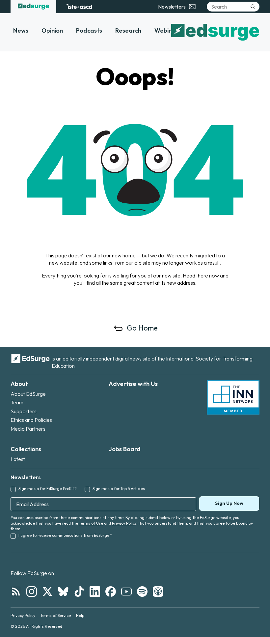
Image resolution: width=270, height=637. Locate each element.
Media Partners (28, 428)
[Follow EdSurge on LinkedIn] (95, 591)
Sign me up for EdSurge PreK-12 (47, 488)
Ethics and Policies (31, 420)
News (20, 30)
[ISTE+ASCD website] (79, 6)
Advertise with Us (133, 384)
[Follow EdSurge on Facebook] (110, 591)
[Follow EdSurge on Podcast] (158, 591)
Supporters (24, 411)
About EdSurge (28, 394)
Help (80, 615)
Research (128, 30)
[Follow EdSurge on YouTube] (126, 591)
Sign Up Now (229, 503)
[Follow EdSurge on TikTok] (79, 591)
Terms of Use (91, 523)
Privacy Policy (124, 523)
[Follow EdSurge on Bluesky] (63, 591)
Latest (18, 459)
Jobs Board (125, 449)
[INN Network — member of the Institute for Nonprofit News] (233, 397)
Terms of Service (55, 615)
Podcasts (89, 30)
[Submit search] (253, 6)
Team (17, 402)
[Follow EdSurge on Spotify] (142, 591)
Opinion (52, 30)
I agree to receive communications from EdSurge (65, 535)
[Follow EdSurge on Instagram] (31, 591)
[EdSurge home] (33, 6)
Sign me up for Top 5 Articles (119, 488)
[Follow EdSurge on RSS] (16, 591)
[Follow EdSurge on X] (47, 591)
